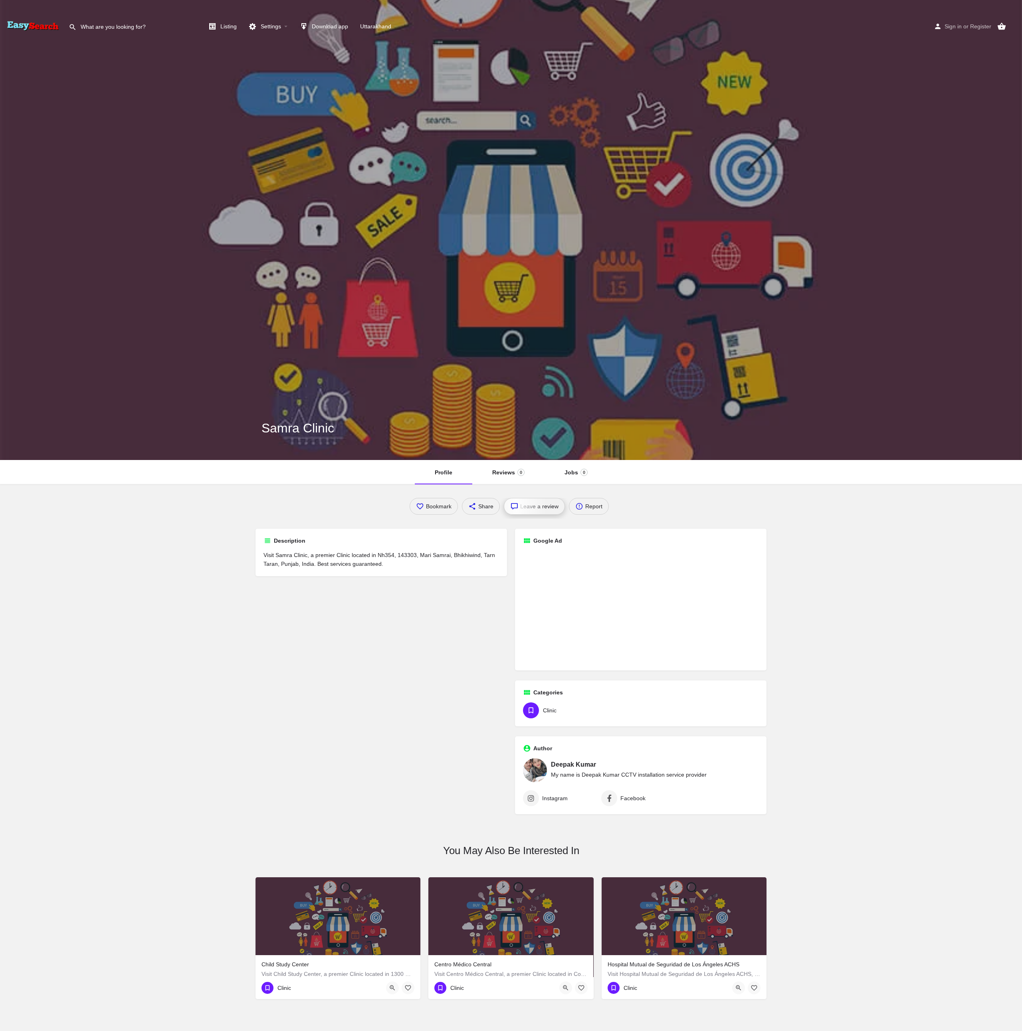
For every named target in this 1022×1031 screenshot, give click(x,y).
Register (980, 26)
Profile (443, 472)
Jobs (574, 472)
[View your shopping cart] (1001, 26)
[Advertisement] (641, 606)
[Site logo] (34, 26)
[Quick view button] (392, 987)
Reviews (507, 472)
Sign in (953, 26)
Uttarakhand (375, 26)
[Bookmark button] (408, 987)
